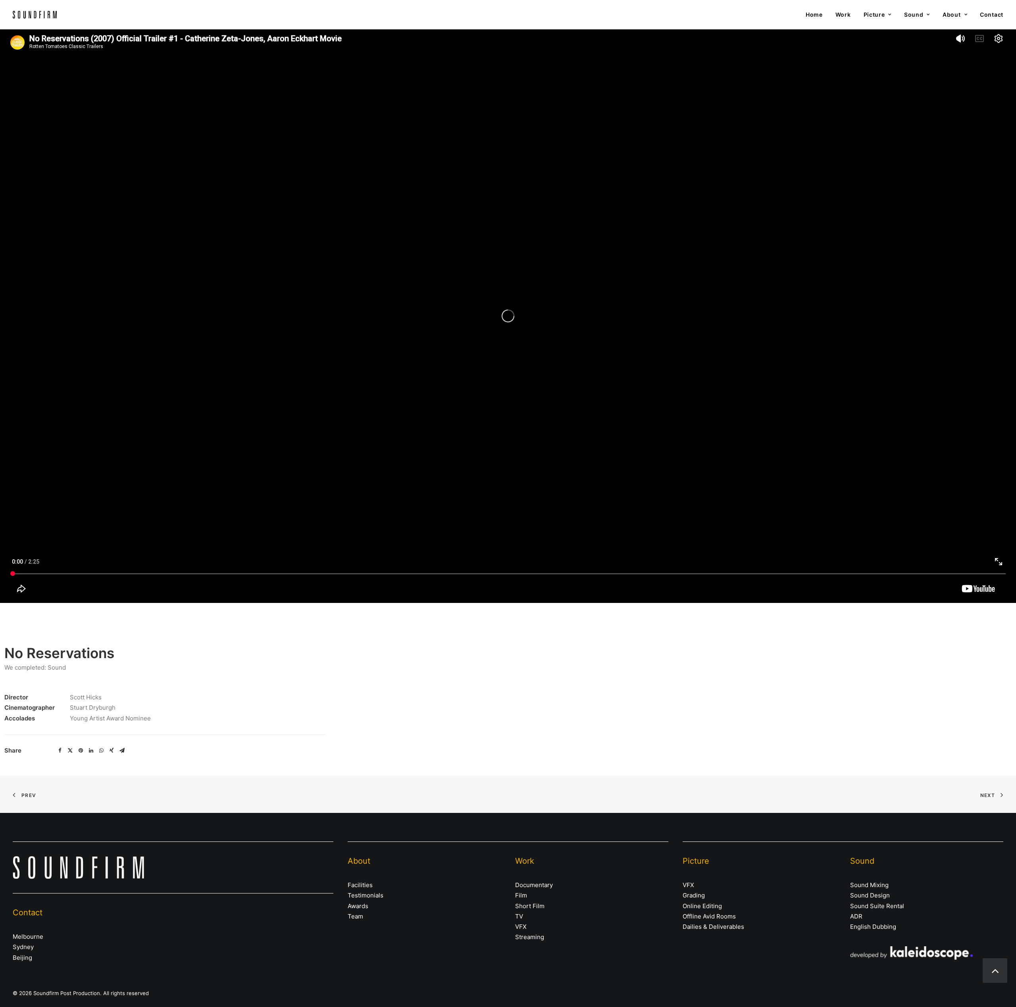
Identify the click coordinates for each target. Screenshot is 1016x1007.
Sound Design (870, 895)
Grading (694, 895)
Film (521, 895)
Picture (874, 14)
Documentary (534, 885)
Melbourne (28, 936)
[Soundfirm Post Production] (35, 15)
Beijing (22, 957)
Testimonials (365, 895)
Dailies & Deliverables (713, 926)
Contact (991, 14)
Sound (914, 14)
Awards (358, 906)
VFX (521, 926)
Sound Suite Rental (877, 906)
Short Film (530, 906)
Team (355, 916)
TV (519, 916)
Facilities (360, 885)
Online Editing (702, 906)
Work (843, 14)
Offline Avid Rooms (709, 916)
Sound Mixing (869, 885)
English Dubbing (873, 926)
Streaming (529, 937)
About (952, 14)
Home (814, 14)
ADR (856, 916)
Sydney (23, 947)
